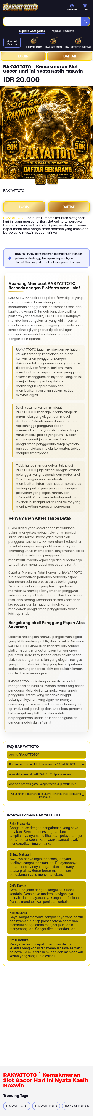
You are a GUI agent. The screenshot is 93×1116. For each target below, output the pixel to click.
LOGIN (23, 56)
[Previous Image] (3, 133)
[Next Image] (89, 133)
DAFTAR (69, 56)
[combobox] (42, 21)
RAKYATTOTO (13, 218)
